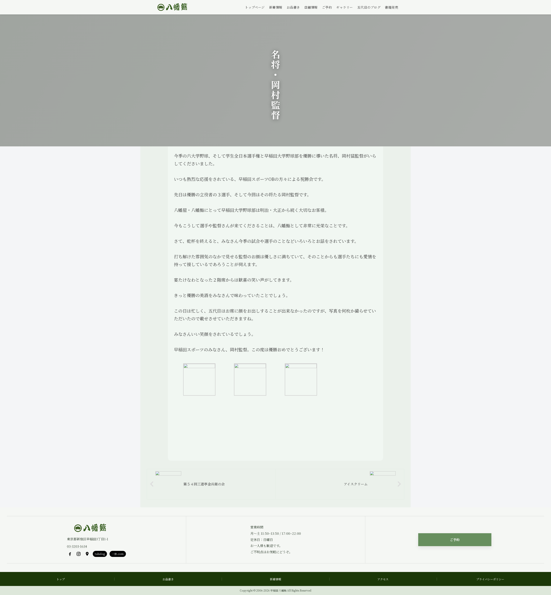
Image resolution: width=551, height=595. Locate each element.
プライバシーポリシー (490, 579)
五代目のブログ (369, 7)
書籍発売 (391, 7)
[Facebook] (70, 554)
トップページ (255, 7)
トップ (60, 579)
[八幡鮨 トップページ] (172, 7)
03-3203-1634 (77, 546)
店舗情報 (311, 7)
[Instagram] (79, 554)
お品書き (293, 7)
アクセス (382, 579)
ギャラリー (344, 7)
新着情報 (275, 7)
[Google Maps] (87, 554)
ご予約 (327, 7)
